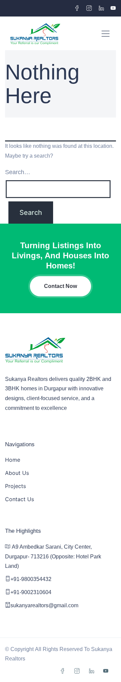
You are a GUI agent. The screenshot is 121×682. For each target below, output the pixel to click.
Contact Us (19, 499)
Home (12, 459)
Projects (15, 486)
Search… (17, 172)
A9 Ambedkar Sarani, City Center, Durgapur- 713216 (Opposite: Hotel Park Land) (53, 556)
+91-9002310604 (30, 592)
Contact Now (60, 286)
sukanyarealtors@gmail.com (44, 605)
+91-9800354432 (30, 579)
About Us (17, 472)
